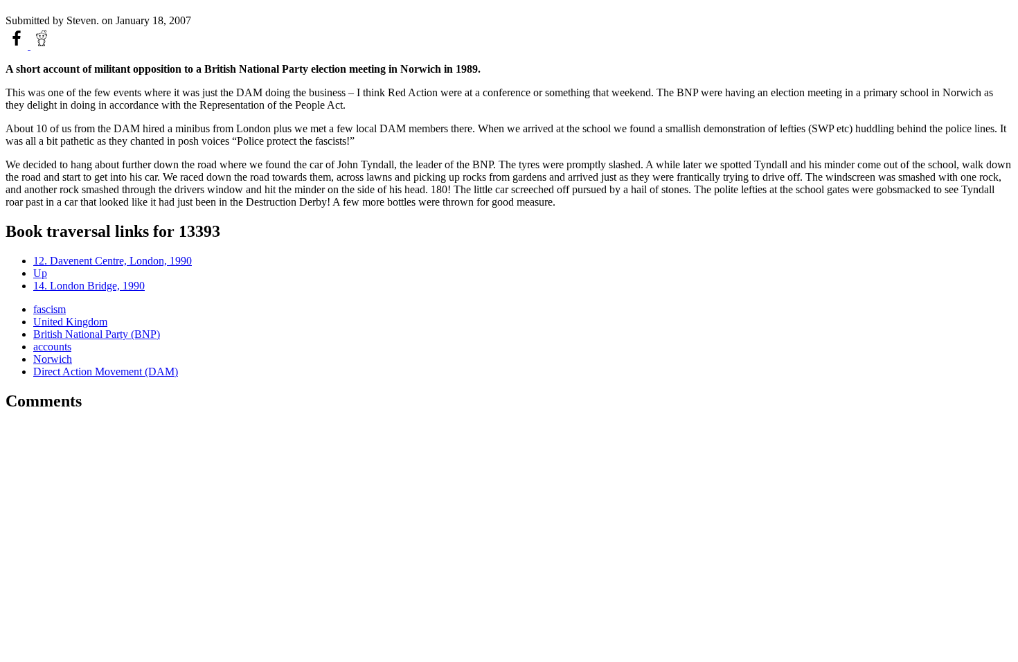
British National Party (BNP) (96, 334)
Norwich (52, 359)
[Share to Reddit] (41, 45)
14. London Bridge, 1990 (89, 286)
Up (40, 273)
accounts (52, 346)
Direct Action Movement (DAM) (105, 371)
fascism (49, 309)
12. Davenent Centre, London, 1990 (112, 261)
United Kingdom (70, 322)
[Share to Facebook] (18, 45)
